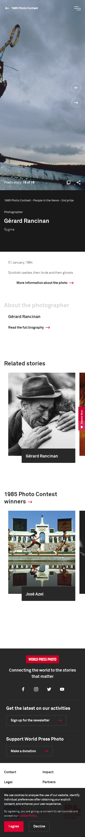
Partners (48, 782)
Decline (39, 826)
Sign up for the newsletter (30, 720)
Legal (8, 782)
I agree (14, 826)
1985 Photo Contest (24, 8)
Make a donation (23, 751)
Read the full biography (26, 327)
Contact (10, 772)
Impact (47, 772)
